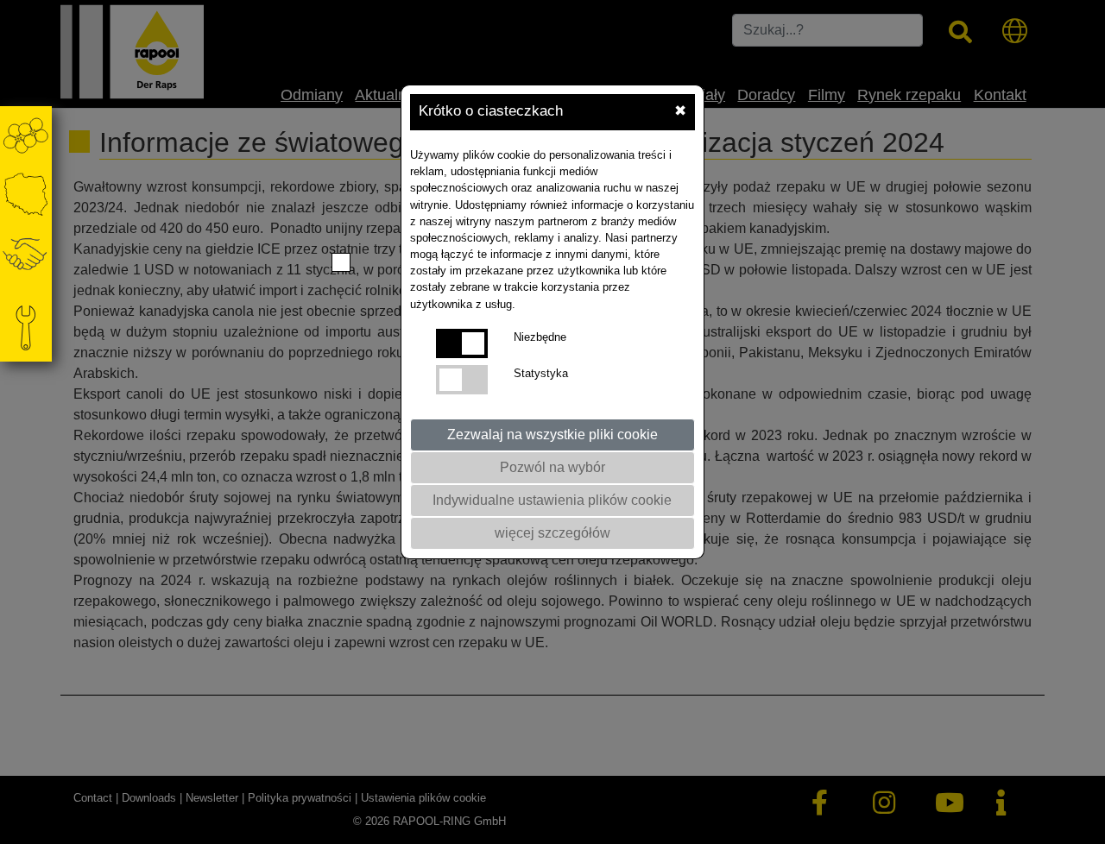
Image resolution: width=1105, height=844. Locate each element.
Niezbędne (540, 337)
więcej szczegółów (552, 533)
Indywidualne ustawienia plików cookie (552, 500)
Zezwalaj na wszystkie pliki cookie (552, 434)
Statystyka (541, 373)
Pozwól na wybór (552, 467)
